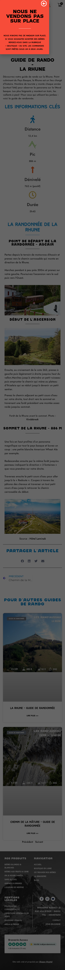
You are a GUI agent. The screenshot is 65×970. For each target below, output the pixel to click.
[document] (32, 485)
